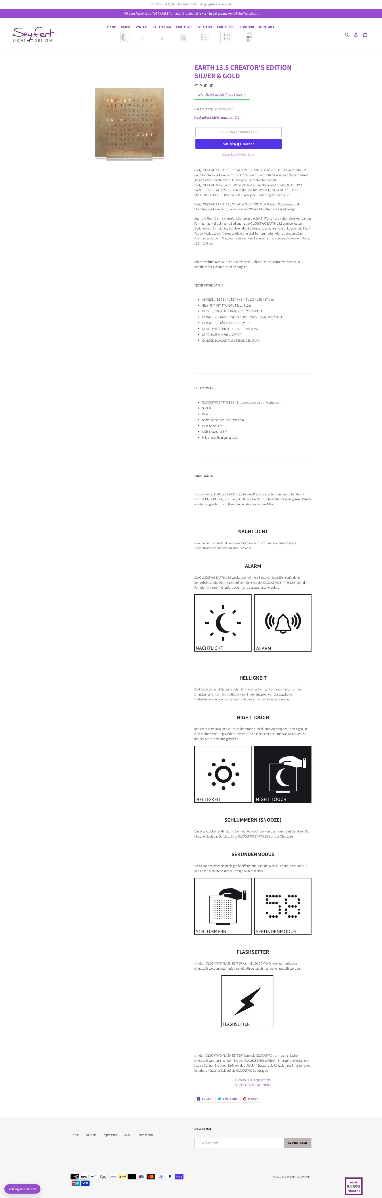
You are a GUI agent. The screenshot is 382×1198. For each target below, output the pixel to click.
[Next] (181, 121)
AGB (127, 1135)
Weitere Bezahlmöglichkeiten (238, 154)
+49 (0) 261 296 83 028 (175, 4)
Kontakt (90, 1135)
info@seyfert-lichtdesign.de (215, 4)
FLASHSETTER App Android (253, 1084)
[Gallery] (129, 121)
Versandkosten (223, 109)
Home (75, 1135)
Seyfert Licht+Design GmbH (296, 1176)
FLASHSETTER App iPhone (253, 1080)
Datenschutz (145, 1135)
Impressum (110, 1135)
